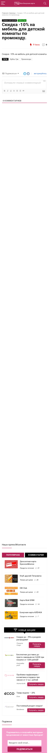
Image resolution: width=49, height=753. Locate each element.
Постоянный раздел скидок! (29, 706)
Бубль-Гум (22, 20)
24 (37, 592)
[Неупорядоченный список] (20, 90)
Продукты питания (27, 568)
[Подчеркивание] (10, 90)
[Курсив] (7, 90)
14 (38, 604)
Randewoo (20, 709)
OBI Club (23, 588)
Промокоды (26, 59)
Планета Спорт (19, 644)
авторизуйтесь (40, 73)
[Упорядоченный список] (17, 90)
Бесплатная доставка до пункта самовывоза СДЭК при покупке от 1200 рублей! (30, 657)
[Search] (45, 3)
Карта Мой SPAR (27, 600)
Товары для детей (9, 20)
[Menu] (3, 3)
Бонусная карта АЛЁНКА (31, 612)
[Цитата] (23, 90)
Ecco (18, 696)
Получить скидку (37, 645)
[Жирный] (4, 90)
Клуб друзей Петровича (30, 576)
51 (38, 568)
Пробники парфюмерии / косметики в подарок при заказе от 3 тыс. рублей (28, 677)
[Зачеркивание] (13, 90)
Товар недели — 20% (25, 693)
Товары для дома (26, 580)
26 (37, 580)
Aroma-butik (20, 683)
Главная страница (8, 13)
